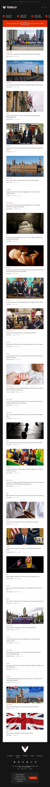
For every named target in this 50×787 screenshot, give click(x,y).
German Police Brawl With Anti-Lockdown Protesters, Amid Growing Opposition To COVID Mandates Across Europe (24, 483)
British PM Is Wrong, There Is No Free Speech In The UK (21, 333)
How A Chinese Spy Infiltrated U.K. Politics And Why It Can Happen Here (24, 415)
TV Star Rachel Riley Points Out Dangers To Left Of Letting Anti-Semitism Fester (23, 640)
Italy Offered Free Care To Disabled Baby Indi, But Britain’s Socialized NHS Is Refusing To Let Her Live (24, 389)
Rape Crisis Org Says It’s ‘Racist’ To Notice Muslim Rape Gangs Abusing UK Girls (23, 116)
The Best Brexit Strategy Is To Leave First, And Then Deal (21, 627)
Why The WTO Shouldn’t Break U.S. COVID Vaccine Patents (22, 522)
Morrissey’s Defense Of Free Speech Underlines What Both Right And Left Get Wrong (24, 666)
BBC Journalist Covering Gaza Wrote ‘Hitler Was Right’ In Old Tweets (24, 495)
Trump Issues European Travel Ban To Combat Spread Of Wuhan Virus (23, 549)
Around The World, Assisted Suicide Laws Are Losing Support (22, 180)
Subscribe (33, 777)
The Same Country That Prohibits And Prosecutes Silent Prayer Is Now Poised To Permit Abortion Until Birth (25, 270)
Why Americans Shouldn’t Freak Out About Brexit (19, 733)
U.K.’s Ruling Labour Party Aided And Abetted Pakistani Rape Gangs (24, 85)
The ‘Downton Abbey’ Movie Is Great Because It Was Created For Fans (24, 601)
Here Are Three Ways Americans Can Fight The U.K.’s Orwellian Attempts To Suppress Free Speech (23, 206)
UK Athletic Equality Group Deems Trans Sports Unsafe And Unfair (24, 442)
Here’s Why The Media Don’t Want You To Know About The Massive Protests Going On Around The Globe (24, 402)
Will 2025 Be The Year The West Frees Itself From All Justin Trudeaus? (24, 344)
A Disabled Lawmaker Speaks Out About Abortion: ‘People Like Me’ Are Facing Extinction (24, 679)
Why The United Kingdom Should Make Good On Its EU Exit (22, 707)
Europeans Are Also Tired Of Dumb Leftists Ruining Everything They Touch (24, 148)
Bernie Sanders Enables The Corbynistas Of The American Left (22, 576)
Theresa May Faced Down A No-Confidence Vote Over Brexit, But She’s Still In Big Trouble (23, 653)
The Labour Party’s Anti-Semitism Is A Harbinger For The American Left (24, 588)
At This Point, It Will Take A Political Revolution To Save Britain (23, 54)
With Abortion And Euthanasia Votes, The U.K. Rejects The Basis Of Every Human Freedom (24, 238)
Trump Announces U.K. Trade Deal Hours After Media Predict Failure (24, 302)
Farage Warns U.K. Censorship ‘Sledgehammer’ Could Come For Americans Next (23, 192)
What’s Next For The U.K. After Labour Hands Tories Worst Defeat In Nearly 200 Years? (24, 356)
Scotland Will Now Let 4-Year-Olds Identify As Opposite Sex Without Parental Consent (24, 470)
